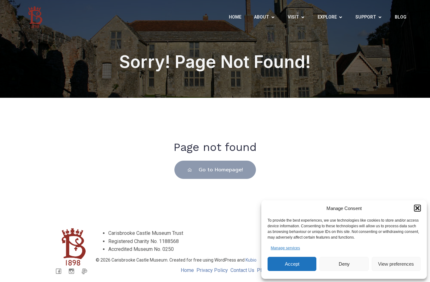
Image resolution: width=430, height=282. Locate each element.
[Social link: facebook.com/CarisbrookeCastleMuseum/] (60, 271)
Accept (292, 264)
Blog (400, 16)
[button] (417, 208)
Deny (344, 264)
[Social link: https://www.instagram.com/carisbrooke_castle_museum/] (73, 271)
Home (235, 16)
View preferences (396, 264)
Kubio (251, 260)
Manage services (285, 248)
